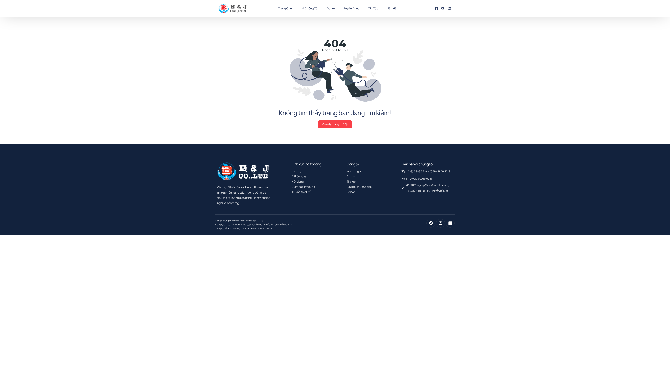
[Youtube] (443, 8)
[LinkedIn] (449, 8)
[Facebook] (436, 8)
